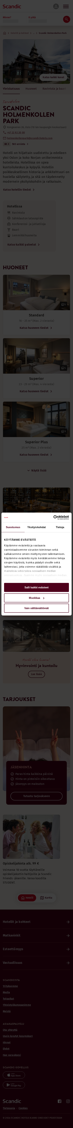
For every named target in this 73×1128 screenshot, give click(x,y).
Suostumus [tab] (13, 527)
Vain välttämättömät (36, 608)
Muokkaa (34, 597)
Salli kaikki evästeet (36, 587)
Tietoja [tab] (60, 527)
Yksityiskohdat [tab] (36, 527)
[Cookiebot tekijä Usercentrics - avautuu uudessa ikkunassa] (53, 517)
